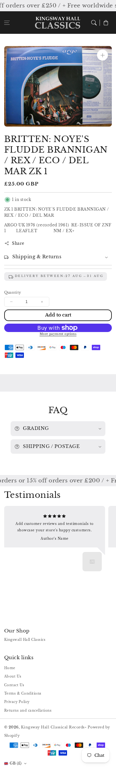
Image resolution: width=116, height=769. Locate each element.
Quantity (12, 292)
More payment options (58, 334)
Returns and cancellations (28, 710)
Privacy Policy (17, 702)
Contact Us (14, 685)
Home (9, 668)
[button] (7, 22)
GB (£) (16, 763)
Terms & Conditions (23, 693)
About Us (13, 676)
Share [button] (18, 243)
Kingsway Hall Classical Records (53, 727)
